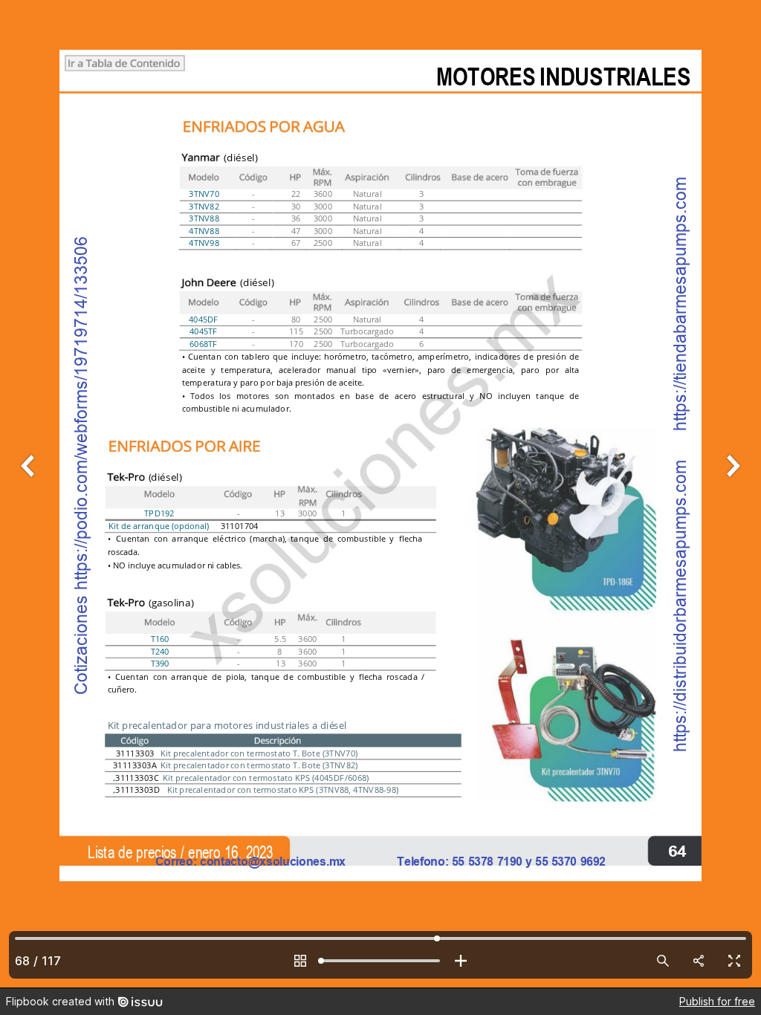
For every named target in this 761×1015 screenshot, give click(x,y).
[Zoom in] (461, 961)
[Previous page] (29, 494)
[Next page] (731, 494)
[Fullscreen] (734, 961)
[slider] (380, 960)
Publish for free (717, 1001)
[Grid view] (300, 961)
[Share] (698, 961)
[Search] (663, 961)
